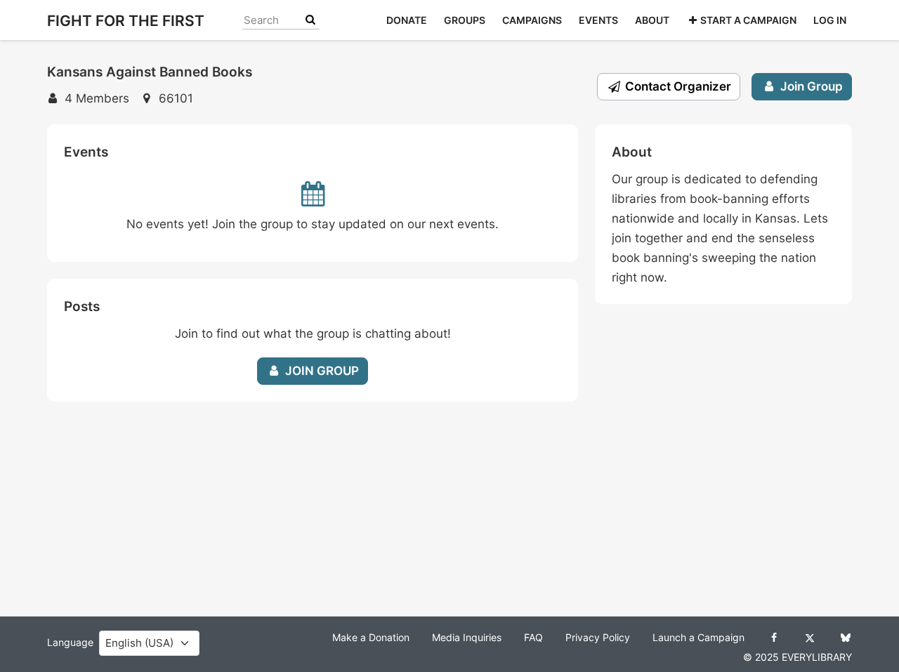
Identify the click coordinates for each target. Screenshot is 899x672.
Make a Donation (370, 637)
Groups (464, 20)
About (652, 20)
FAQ (533, 637)
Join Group (810, 86)
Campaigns (532, 20)
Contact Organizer (676, 86)
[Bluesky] (845, 638)
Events (598, 20)
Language (70, 642)
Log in (829, 20)
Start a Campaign (748, 20)
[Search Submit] (310, 20)
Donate (406, 20)
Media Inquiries (466, 637)
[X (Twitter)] (809, 638)
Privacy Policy (597, 637)
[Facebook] (773, 638)
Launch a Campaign (698, 637)
